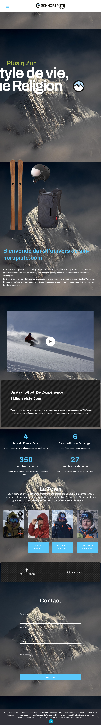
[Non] (98, 717)
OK (51, 721)
